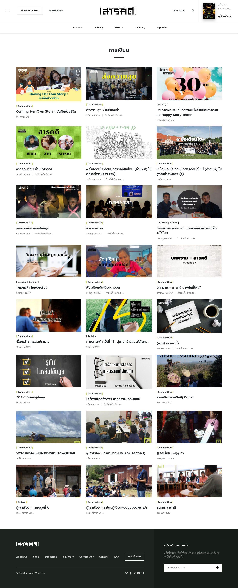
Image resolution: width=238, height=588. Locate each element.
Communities (25, 106)
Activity (98, 27)
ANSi (117, 27)
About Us (22, 557)
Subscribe (51, 557)
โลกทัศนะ (174, 222)
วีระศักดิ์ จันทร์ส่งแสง (113, 115)
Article (76, 27)
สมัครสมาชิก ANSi (30, 10)
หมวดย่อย (162, 222)
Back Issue (178, 10)
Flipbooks (162, 27)
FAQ (116, 557)
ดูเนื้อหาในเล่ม (225, 16)
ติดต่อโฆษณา (134, 556)
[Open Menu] (8, 10)
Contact (103, 557)
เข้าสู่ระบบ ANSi (56, 10)
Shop (36, 557)
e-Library (140, 27)
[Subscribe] (217, 568)
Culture (22, 502)
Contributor (86, 557)
